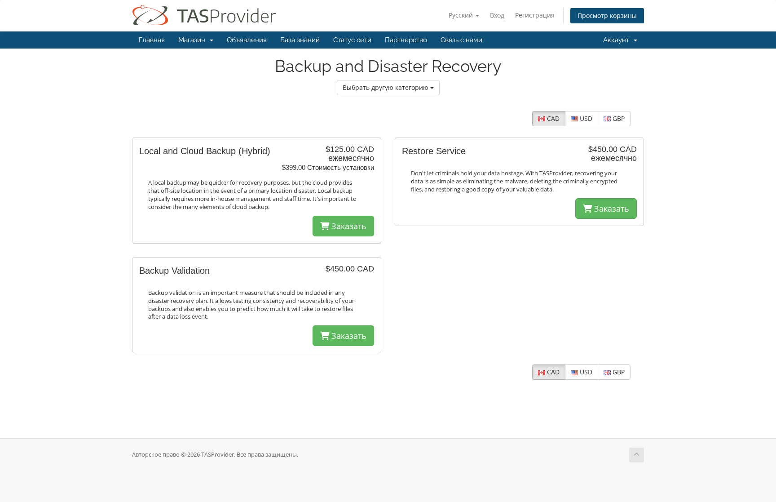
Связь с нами (461, 40)
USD (585, 118)
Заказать (347, 226)
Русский (462, 15)
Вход (497, 15)
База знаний (300, 40)
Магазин (193, 40)
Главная (152, 40)
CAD (552, 118)
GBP (618, 118)
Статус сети (352, 40)
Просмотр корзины (607, 15)
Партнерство (406, 40)
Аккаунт (618, 40)
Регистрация (535, 15)
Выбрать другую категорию (386, 87)
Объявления (247, 40)
